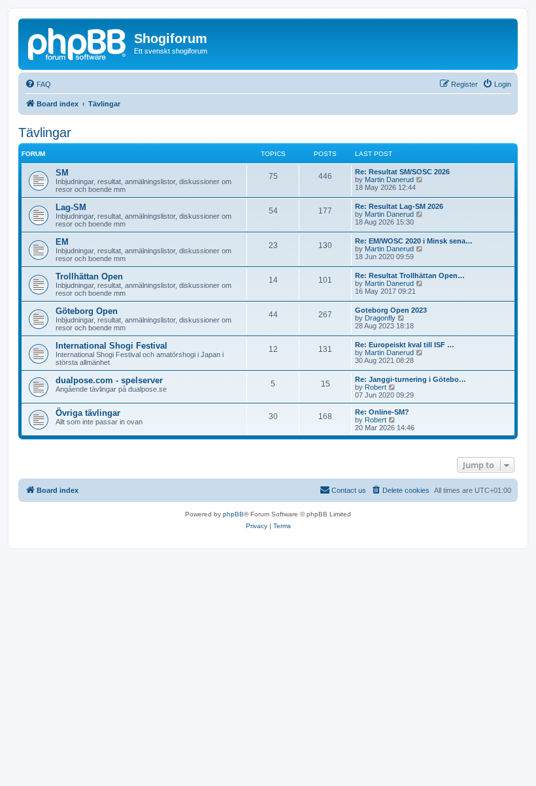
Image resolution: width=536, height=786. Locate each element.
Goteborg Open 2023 (391, 310)
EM (62, 242)
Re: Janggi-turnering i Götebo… (410, 379)
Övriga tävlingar (88, 413)
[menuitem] (38, 84)
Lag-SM (71, 207)
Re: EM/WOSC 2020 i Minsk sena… (414, 241)
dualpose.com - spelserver (109, 380)
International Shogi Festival (111, 346)
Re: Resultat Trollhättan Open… (410, 275)
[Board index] (78, 42)
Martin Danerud (389, 179)
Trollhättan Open (89, 276)
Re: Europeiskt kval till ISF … (404, 345)
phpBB (233, 514)
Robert (375, 387)
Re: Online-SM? (382, 412)
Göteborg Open (87, 311)
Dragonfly (380, 318)
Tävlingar (44, 132)
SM (62, 173)
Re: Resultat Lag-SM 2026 (399, 206)
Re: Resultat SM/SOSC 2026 (402, 172)
